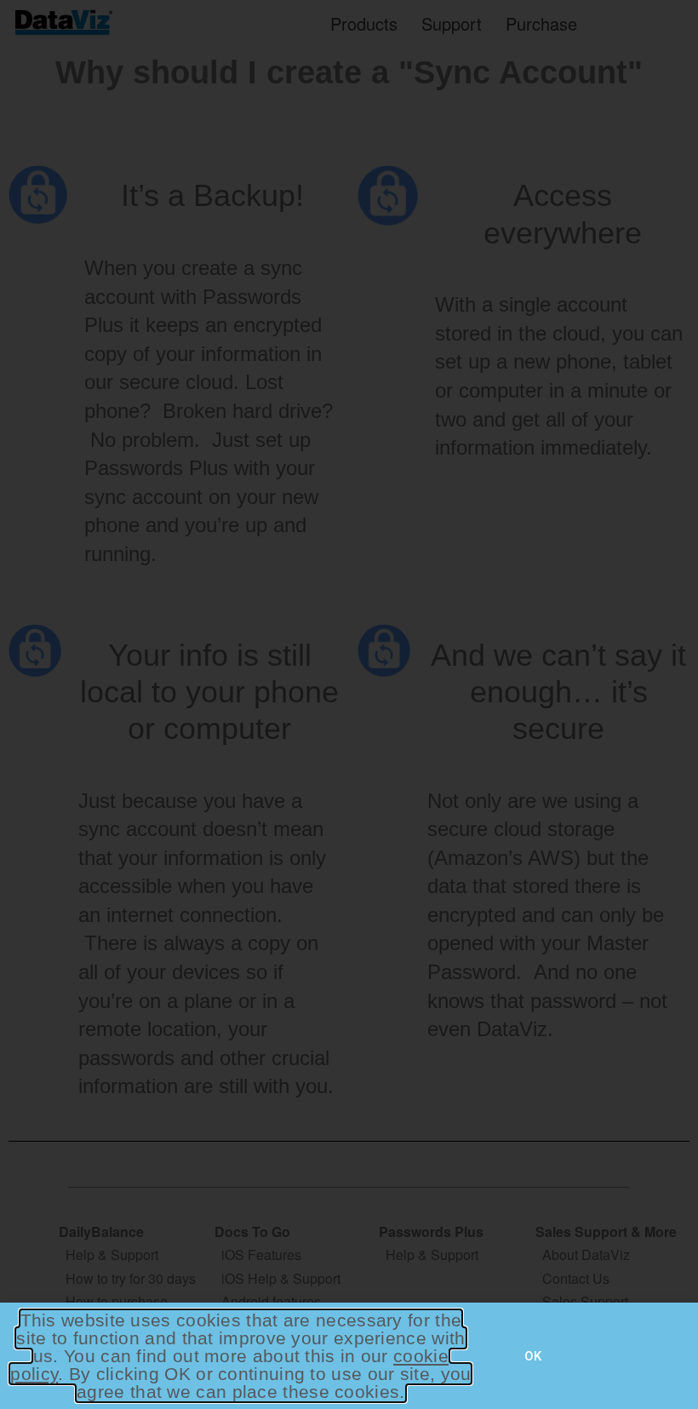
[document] (349, 704)
